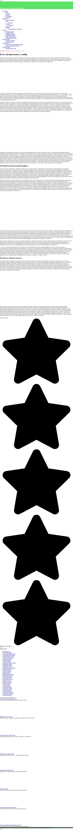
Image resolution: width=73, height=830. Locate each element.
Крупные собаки (7, 670)
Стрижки (11, 25)
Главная (2, 50)
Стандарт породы (10, 20)
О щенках (8, 17)
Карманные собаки (7, 664)
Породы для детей (7, 682)
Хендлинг (8, 26)
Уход (7, 12)
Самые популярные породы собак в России (10, 825)
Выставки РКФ (6, 47)
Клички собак (6, 39)
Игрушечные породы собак (6, 770)
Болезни (8, 15)
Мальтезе (5, 18)
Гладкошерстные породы (9, 655)
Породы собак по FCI (11, 36)
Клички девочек (10, 42)
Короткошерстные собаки (9, 668)
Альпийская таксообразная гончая (8, 698)
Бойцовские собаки (10, 35)
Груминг (8, 24)
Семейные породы (7, 687)
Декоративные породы (8, 656)
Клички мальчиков (10, 40)
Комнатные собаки (7, 666)
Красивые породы (7, 669)
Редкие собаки (6, 684)
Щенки (7, 27)
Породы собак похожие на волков (8, 807)
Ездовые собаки (7, 661)
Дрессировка (6, 43)
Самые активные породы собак (7, 735)
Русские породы (7, 686)
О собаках (5, 11)
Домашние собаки (7, 659)
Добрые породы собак (8, 657)
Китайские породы (7, 665)
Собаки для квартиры (8, 692)
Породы (5, 30)
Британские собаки (7, 652)
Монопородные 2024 (11, 48)
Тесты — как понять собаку (12, 45)
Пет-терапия (9, 16)
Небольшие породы (7, 675)
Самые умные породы (11, 38)
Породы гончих (7, 681)
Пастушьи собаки (7, 678)
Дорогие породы (7, 660)
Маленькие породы (10, 34)
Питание (8, 13)
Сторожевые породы (8, 693)
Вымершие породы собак (6, 716)
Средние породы (10, 33)
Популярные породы (8, 679)
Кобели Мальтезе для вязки (15, 29)
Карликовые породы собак (9, 662)
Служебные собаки (7, 688)
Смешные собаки (7, 690)
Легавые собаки (7, 672)
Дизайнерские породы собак (7, 753)
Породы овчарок (7, 683)
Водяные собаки (4, 788)
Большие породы (10, 31)
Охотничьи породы (7, 677)
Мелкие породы (7, 673)
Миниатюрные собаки (8, 674)
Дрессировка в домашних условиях (14, 44)
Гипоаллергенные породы (9, 653)
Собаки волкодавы (7, 691)
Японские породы (7, 695)
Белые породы (6, 651)
